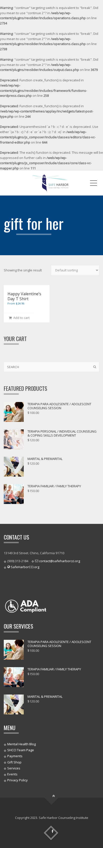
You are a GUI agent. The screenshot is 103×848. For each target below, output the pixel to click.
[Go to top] (51, 798)
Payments (14, 756)
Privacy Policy (17, 780)
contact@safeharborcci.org (59, 561)
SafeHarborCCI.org (25, 567)
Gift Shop (14, 762)
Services (13, 768)
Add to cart (21, 317)
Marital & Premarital (45, 459)
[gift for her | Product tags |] (51, 183)
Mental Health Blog (21, 744)
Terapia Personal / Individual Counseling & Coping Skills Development (62, 433)
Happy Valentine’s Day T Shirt (24, 296)
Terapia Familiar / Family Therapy (54, 486)
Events (12, 774)
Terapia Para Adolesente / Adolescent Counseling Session (59, 406)
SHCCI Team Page (20, 750)
